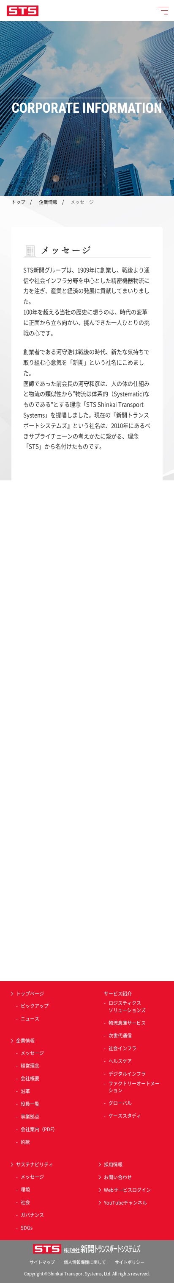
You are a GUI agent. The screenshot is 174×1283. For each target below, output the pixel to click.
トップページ (30, 993)
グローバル (120, 1103)
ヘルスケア (120, 1061)
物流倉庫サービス (127, 1023)
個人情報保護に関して (85, 1262)
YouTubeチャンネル (125, 1202)
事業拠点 (30, 1116)
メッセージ (32, 1053)
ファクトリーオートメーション (134, 1087)
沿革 (25, 1091)
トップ (18, 202)
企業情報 (48, 202)
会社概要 (30, 1078)
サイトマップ (42, 1262)
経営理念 (30, 1066)
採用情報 (113, 1164)
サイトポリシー (129, 1262)
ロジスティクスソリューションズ (127, 1007)
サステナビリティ (34, 1164)
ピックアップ (35, 1006)
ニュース (30, 1018)
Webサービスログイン (127, 1190)
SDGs (27, 1227)
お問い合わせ (118, 1177)
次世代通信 (120, 1035)
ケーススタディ (125, 1116)
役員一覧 (30, 1104)
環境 (25, 1189)
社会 (25, 1202)
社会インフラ (122, 1048)
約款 (25, 1142)
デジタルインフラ (127, 1074)
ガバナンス (32, 1215)
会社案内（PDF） (39, 1129)
